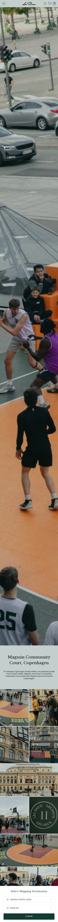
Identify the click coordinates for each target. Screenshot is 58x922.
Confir (29, 916)
